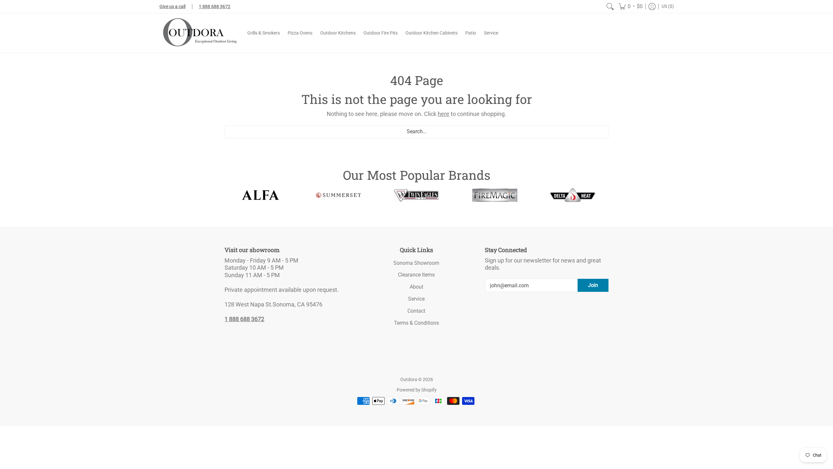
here (443, 113)
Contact (416, 311)
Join (593, 285)
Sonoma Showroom (416, 263)
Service (416, 299)
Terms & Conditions (416, 323)
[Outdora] (198, 33)
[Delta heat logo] (572, 195)
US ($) (668, 6)
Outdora (408, 379)
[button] (631, 6)
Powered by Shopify (417, 389)
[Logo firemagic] (494, 195)
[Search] (610, 6)
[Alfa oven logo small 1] (260, 195)
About (416, 287)
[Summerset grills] (338, 195)
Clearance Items (416, 275)
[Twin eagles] (416, 195)
